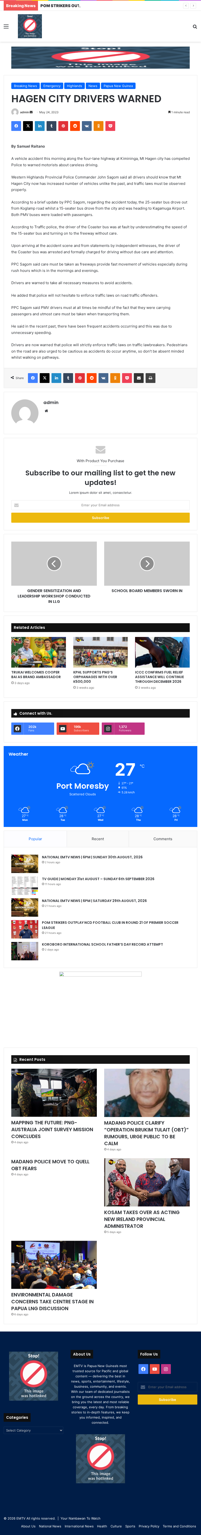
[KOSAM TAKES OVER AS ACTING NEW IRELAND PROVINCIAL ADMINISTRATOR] (147, 1182)
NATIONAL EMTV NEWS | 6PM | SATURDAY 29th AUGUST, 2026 (94, 900)
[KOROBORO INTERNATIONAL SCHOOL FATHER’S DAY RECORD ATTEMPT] (24, 951)
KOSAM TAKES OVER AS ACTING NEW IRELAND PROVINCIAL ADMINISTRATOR (142, 1219)
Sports (130, 1526)
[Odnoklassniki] (98, 126)
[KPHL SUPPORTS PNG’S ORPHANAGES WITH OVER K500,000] (100, 652)
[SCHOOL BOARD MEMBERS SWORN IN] (147, 564)
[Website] (46, 411)
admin (24, 112)
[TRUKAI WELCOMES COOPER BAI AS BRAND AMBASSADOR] (38, 652)
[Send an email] (31, 112)
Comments (162, 839)
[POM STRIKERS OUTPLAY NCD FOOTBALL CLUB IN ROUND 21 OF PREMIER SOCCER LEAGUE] (24, 929)
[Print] (150, 378)
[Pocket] (110, 126)
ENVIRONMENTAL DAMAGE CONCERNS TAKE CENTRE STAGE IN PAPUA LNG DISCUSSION (52, 1301)
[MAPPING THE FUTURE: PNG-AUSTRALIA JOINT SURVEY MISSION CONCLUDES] (54, 1093)
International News (79, 1526)
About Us (28, 1526)
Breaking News (25, 86)
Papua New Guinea (118, 86)
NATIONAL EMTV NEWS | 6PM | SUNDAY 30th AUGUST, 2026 (92, 857)
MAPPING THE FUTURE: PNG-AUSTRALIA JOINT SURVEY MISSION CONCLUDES (52, 1129)
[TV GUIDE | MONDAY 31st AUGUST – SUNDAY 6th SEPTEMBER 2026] (24, 885)
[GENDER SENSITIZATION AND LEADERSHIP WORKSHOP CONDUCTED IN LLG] (54, 564)
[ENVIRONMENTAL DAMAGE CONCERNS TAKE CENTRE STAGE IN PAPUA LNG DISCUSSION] (54, 1265)
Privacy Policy (149, 1526)
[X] (28, 126)
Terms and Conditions (179, 1526)
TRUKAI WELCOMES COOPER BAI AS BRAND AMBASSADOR (36, 674)
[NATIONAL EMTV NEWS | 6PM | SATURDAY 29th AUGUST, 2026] (24, 907)
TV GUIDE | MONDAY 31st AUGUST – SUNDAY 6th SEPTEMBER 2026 (98, 878)
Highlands (74, 86)
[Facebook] (16, 126)
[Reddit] (75, 126)
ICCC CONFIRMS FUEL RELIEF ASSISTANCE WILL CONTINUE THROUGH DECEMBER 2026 (159, 677)
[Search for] (194, 28)
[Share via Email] (139, 378)
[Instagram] (166, 1369)
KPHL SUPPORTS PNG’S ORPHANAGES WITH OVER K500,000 (95, 677)
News (92, 86)
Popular (35, 839)
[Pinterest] (63, 126)
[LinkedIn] (40, 126)
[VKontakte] (87, 126)
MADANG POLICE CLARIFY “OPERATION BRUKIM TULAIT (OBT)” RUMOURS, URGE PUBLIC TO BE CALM (146, 1133)
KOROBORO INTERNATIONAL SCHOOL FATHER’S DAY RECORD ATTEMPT (102, 944)
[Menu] (6, 28)
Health (102, 1526)
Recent (98, 839)
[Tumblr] (51, 126)
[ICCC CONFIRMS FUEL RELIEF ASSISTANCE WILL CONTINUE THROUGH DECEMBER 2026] (162, 652)
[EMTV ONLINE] (30, 26)
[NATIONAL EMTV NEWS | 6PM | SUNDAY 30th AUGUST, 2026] (24, 864)
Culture (116, 1526)
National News (50, 1526)
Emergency (52, 86)
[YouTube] (155, 1369)
